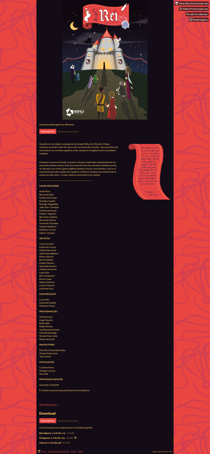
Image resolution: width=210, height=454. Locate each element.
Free (170, 451)
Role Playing (163, 451)
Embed (80, 451)
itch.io (43, 451)
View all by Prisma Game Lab (58, 451)
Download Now (48, 131)
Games (154, 451)
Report (73, 451)
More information (48, 404)
